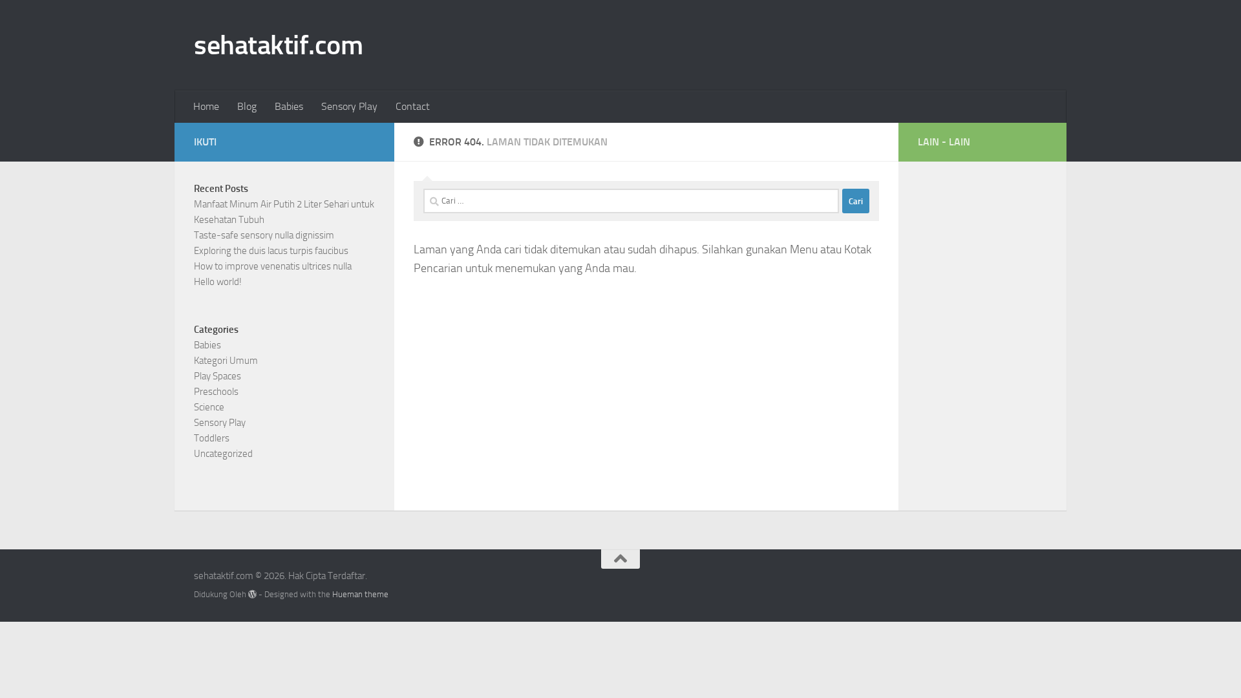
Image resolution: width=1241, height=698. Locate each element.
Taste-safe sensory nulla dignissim (264, 235)
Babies (289, 106)
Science (209, 407)
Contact (413, 106)
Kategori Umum (226, 360)
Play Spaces (217, 376)
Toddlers (211, 438)
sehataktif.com (278, 45)
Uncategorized (223, 454)
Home (206, 106)
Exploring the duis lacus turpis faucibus (271, 251)
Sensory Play (349, 106)
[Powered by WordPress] (252, 594)
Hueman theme (360, 594)
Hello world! (218, 282)
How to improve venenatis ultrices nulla (273, 266)
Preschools (216, 391)
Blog (247, 106)
